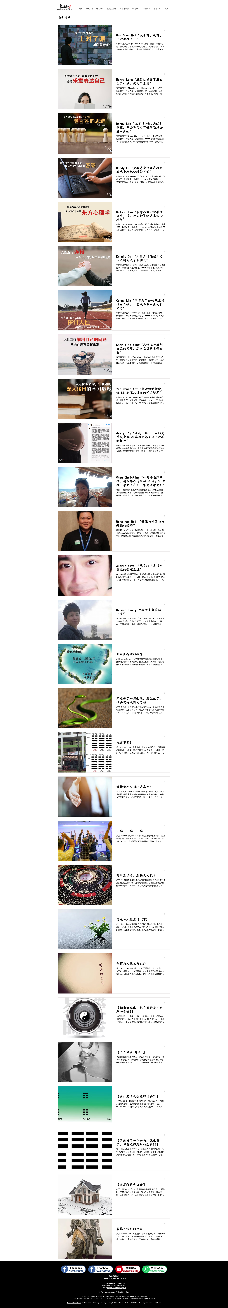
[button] (89, 8)
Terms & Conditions (74, 1303)
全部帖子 (64, 17)
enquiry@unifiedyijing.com (116, 1288)
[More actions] (165, 29)
